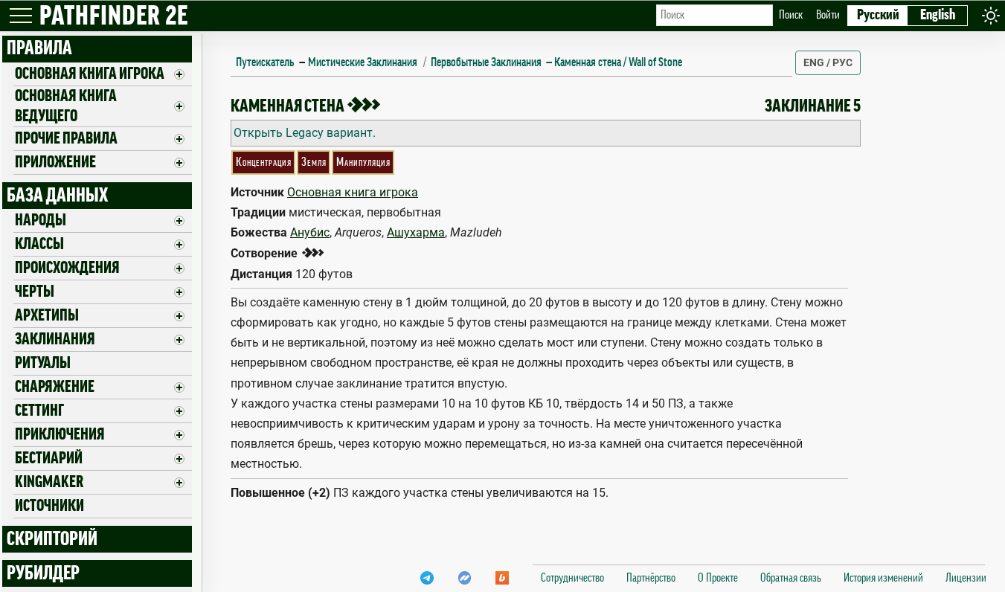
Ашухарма (416, 232)
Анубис (310, 232)
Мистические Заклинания (362, 62)
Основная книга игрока (89, 73)
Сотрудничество (572, 578)
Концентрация (264, 162)
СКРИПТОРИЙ (52, 539)
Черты (34, 291)
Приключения (60, 434)
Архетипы (47, 315)
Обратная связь (790, 578)
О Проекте (718, 578)
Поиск (791, 15)
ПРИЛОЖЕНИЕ (55, 162)
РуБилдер (43, 573)
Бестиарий (49, 458)
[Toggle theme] (991, 15)
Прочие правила (66, 138)
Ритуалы (43, 363)
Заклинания (55, 339)
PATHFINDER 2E (113, 17)
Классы (39, 244)
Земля (314, 162)
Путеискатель (265, 62)
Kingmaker (49, 482)
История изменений (883, 578)
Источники (49, 506)
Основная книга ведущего (66, 106)
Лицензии (965, 578)
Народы (40, 220)
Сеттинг (39, 410)
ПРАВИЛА (39, 48)
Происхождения (67, 268)
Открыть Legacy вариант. (305, 133)
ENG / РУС (828, 62)
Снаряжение (54, 387)
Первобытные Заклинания (486, 62)
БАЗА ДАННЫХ (57, 195)
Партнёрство (650, 578)
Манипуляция (363, 162)
